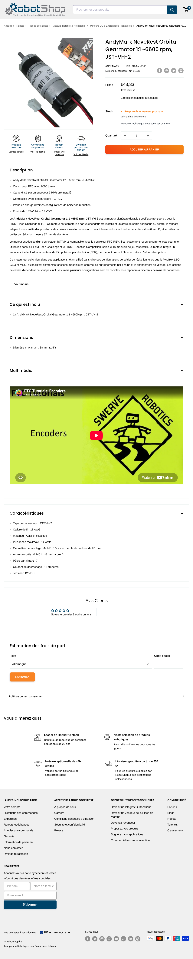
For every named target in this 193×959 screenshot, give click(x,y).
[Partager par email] (181, 70)
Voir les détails (16, 151)
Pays (13, 655)
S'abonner (30, 904)
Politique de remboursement (26, 696)
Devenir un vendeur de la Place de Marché (132, 814)
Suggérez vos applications (127, 834)
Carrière (59, 812)
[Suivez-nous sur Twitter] (94, 938)
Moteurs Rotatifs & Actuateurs (69, 25)
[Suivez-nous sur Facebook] (87, 938)
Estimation (22, 676)
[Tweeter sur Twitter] (173, 70)
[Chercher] (172, 9)
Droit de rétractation (16, 853)
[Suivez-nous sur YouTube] (116, 938)
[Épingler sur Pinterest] (166, 70)
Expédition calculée (132, 97)
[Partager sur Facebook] (159, 70)
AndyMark (112, 66)
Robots (20, 25)
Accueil (8, 25)
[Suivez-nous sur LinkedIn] (130, 938)
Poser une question (59, 153)
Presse (58, 830)
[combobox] (120, 9)
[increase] (148, 136)
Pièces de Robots (38, 25)
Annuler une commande (18, 830)
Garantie (9, 836)
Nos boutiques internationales (20, 932)
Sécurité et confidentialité (69, 824)
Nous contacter (13, 848)
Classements (175, 830)
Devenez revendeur (123, 822)
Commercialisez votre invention (130, 840)
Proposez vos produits (125, 828)
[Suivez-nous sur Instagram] (102, 938)
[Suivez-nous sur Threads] (137, 938)
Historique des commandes (21, 812)
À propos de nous (65, 807)
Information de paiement (18, 842)
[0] (186, 9)
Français (61, 932)
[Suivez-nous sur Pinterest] (109, 938)
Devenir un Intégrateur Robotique (131, 807)
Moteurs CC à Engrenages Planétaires (111, 25)
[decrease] (125, 136)
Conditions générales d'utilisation (74, 818)
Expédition (10, 818)
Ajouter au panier (144, 149)
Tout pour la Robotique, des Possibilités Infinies (30, 946)
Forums (172, 807)
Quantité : (111, 135)
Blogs (170, 812)
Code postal (162, 655)
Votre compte (12, 807)
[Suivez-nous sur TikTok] (123, 938)
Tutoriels (172, 824)
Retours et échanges (16, 824)
